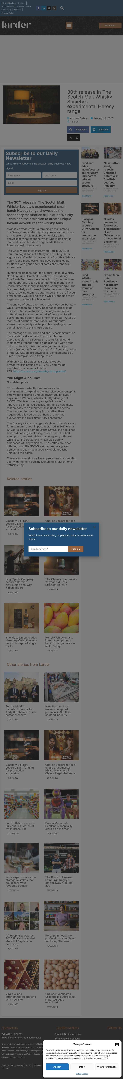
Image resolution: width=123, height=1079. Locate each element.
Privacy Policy (82, 1073)
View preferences (107, 1066)
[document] (61, 539)
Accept (57, 1066)
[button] (117, 1044)
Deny (82, 1066)
